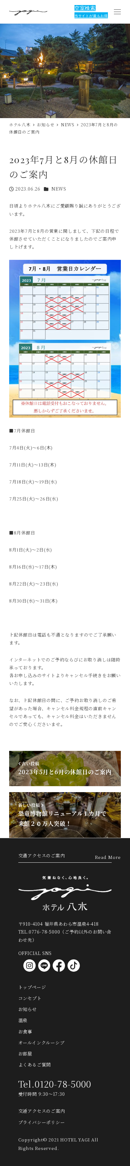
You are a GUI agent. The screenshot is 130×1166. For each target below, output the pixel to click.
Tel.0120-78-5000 (54, 1083)
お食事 (25, 1031)
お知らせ (27, 1009)
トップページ (32, 987)
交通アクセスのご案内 (41, 855)
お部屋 (25, 1053)
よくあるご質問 (34, 1064)
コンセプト (30, 998)
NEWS (58, 189)
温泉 (23, 1020)
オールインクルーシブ (41, 1042)
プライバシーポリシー (41, 1122)
